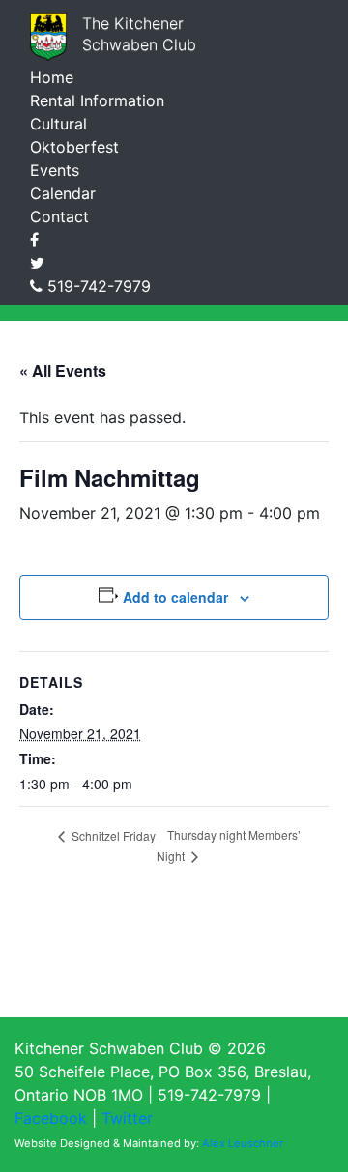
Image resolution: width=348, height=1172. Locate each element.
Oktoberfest (74, 147)
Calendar (63, 193)
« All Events (62, 370)
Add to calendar (175, 597)
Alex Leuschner (242, 1143)
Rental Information (97, 100)
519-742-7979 (99, 286)
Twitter (127, 1118)
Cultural (58, 123)
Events (54, 170)
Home (51, 77)
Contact (59, 216)
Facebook (50, 1118)
